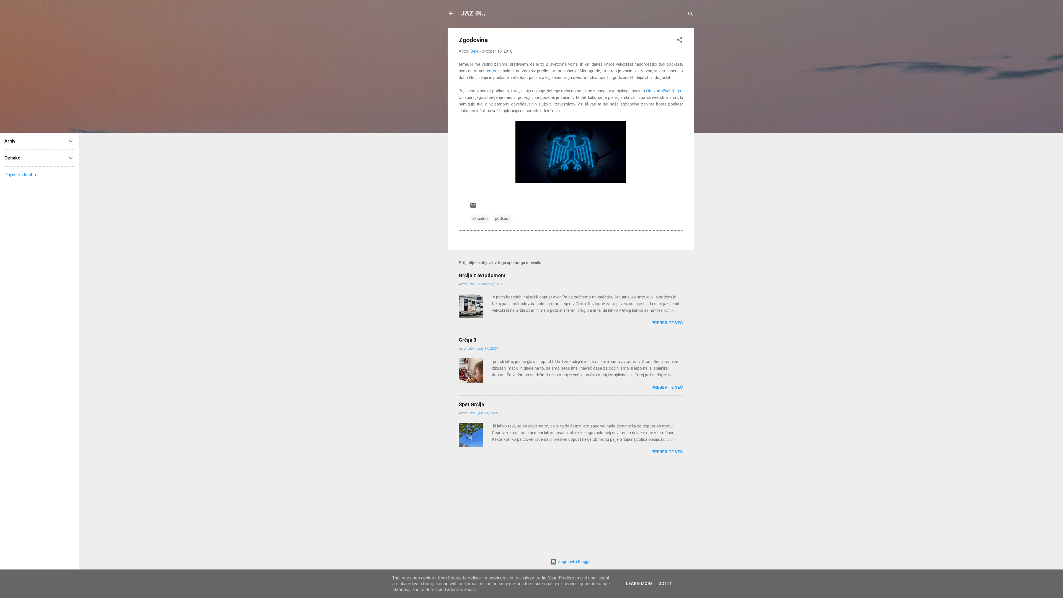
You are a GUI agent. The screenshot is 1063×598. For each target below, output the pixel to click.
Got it (665, 583)
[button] (679, 41)
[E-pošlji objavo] (473, 207)
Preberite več (667, 322)
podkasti (502, 218)
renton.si (493, 70)
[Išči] (690, 15)
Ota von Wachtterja (663, 90)
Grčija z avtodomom (482, 275)
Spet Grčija (471, 404)
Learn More (639, 583)
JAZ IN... (474, 13)
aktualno (480, 218)
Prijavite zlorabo (20, 174)
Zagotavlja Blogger (574, 561)
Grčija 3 (467, 340)
